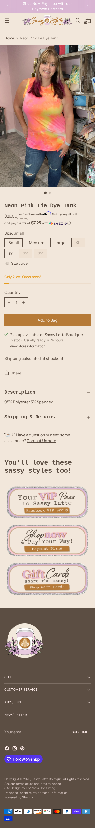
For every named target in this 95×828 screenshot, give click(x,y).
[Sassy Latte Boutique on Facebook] (7, 749)
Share (16, 373)
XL (78, 242)
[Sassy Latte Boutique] (46, 20)
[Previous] (7, 6)
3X (40, 253)
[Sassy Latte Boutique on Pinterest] (23, 749)
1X (11, 253)
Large (60, 242)
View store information (28, 346)
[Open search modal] (78, 20)
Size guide (19, 263)
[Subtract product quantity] (9, 302)
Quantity (12, 292)
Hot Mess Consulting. (41, 788)
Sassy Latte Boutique (46, 779)
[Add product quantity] (23, 302)
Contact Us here (41, 440)
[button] (47, 223)
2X (25, 253)
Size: (14, 233)
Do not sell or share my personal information (36, 793)
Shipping (12, 358)
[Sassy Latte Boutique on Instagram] (15, 749)
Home (9, 38)
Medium (36, 242)
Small (14, 242)
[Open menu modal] (7, 20)
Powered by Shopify (18, 797)
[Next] (87, 6)
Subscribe (81, 732)
